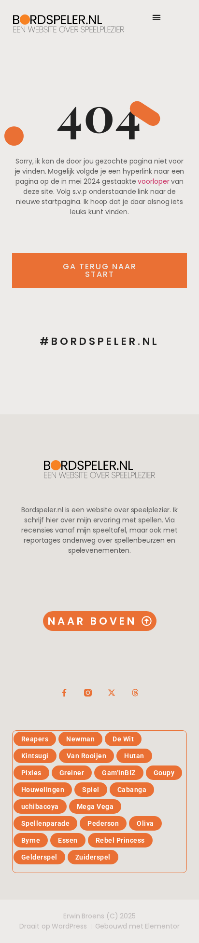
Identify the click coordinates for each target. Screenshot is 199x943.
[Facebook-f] (64, 693)
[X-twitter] (111, 693)
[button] (156, 17)
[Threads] (135, 693)
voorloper (153, 181)
